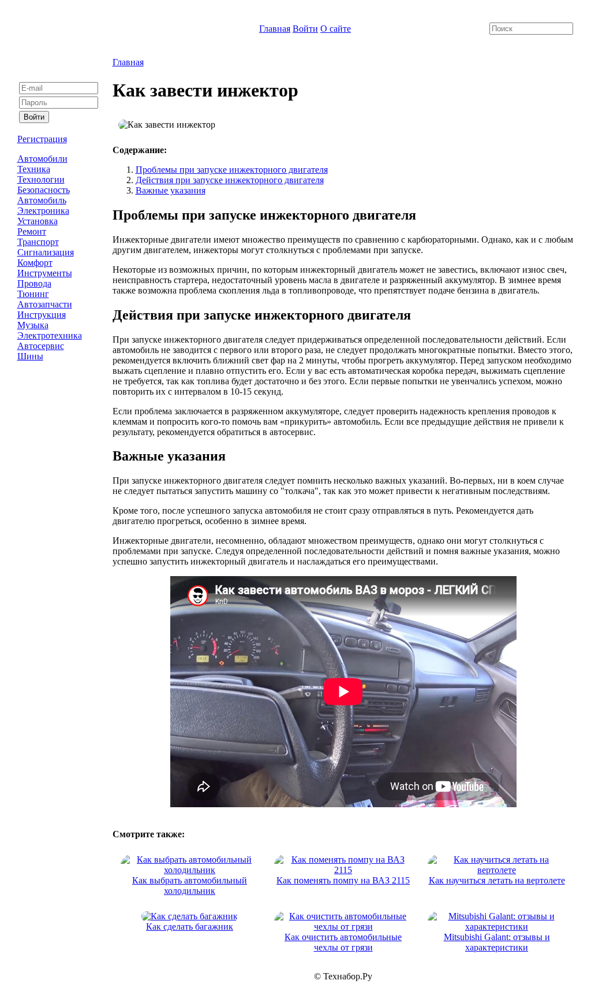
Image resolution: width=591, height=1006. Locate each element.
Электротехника (49, 335)
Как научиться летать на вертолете (497, 880)
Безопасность (43, 190)
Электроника (43, 211)
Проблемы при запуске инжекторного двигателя (232, 170)
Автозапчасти (44, 304)
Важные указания (170, 190)
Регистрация (42, 139)
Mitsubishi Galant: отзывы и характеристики (497, 942)
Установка (37, 221)
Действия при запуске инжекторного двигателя (230, 180)
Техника (33, 169)
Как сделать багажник (189, 926)
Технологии (41, 179)
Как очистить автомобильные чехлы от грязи (343, 942)
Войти (305, 29)
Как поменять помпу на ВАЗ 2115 (343, 880)
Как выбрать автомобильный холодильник (189, 885)
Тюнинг (33, 294)
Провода (34, 283)
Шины (30, 356)
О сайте (335, 29)
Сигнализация (45, 252)
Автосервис (40, 346)
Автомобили (42, 159)
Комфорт (35, 263)
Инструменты (44, 273)
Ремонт (31, 231)
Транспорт (38, 242)
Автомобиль (41, 200)
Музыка (32, 325)
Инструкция (41, 315)
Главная (274, 29)
